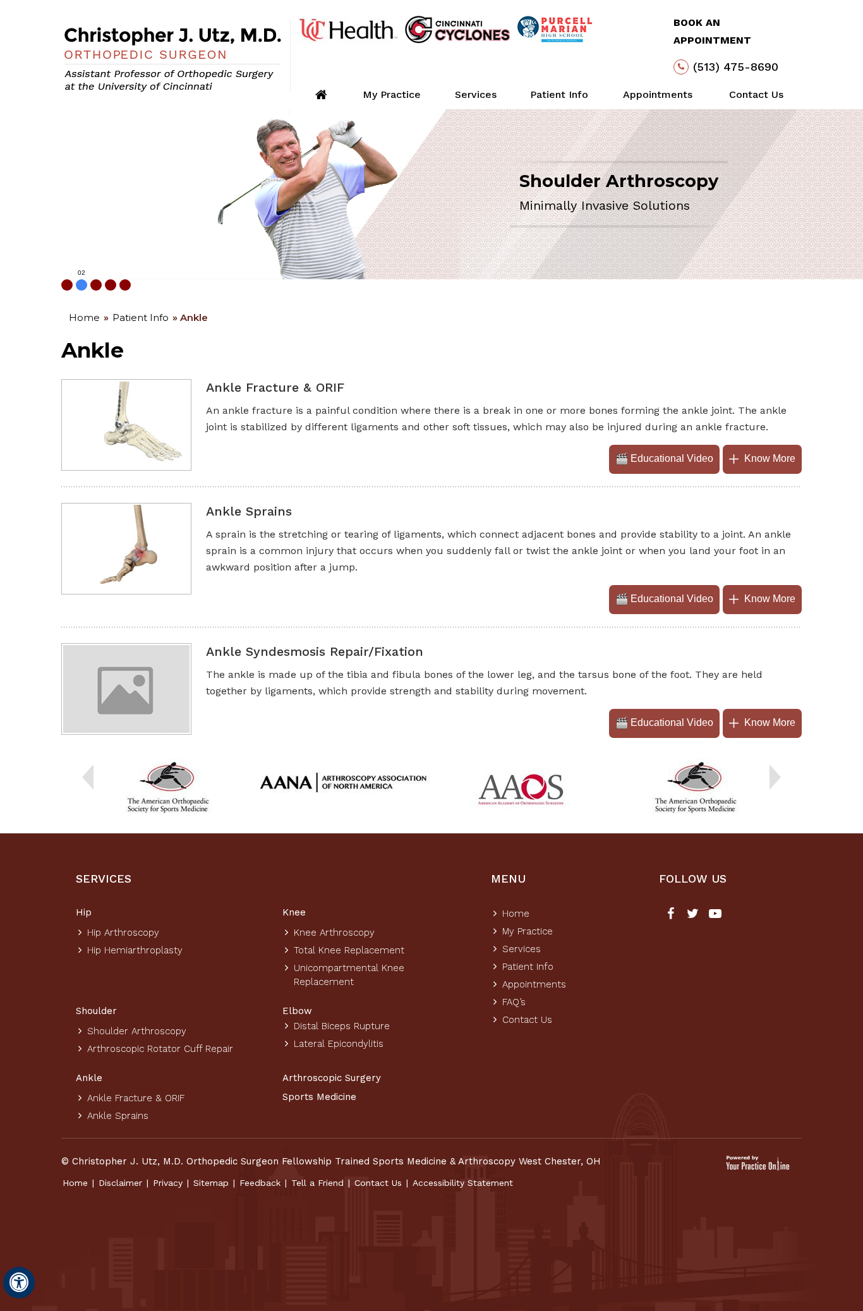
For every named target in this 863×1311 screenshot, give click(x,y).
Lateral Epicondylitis (338, 1043)
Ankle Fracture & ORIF (135, 1098)
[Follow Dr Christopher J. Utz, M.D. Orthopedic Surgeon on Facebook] (671, 914)
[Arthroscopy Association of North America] (343, 784)
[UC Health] (348, 29)
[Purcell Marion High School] (555, 29)
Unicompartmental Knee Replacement (349, 975)
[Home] (321, 94)
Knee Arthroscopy (334, 932)
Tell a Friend (317, 1183)
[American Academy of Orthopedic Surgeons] (519, 788)
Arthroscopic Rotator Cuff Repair (160, 1048)
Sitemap (211, 1183)
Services (476, 94)
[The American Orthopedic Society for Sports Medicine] (168, 788)
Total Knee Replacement (349, 950)
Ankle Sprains (117, 1115)
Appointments (657, 94)
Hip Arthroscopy (123, 932)
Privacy (168, 1183)
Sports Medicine (319, 1097)
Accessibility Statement (463, 1183)
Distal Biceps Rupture (342, 1026)
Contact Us (756, 94)
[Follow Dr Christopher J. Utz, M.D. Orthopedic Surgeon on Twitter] (693, 914)
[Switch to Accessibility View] (19, 1282)
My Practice (392, 94)
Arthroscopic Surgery (331, 1078)
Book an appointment (712, 31)
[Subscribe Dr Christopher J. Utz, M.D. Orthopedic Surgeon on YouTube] (715, 914)
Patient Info (559, 94)
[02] (81, 285)
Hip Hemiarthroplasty (135, 950)
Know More (769, 458)
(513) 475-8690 (735, 66)
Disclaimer (120, 1183)
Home (84, 317)
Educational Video (672, 458)
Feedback (260, 1183)
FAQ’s (514, 1002)
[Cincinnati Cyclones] (457, 29)
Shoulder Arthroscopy (136, 1031)
